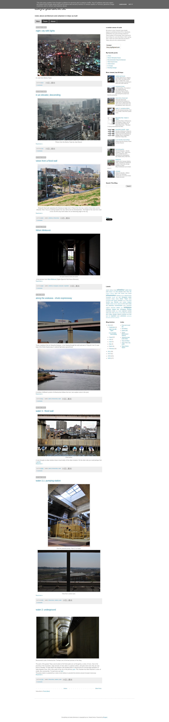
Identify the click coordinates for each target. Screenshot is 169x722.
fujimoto (112, 293)
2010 (109, 353)
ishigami (122, 295)
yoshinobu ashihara (114, 317)
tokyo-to (119, 314)
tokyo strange (113, 314)
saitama (56, 600)
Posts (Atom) (46, 691)
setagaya (127, 307)
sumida (129, 311)
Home (65, 688)
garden (39, 462)
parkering (111, 305)
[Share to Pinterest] (54, 83)
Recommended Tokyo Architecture (116, 60)
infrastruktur (56, 218)
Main (38, 21)
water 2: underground (46, 609)
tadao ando (108, 312)
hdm (119, 293)
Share (107, 217)
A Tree (109, 56)
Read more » (39, 144)
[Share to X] (50, 83)
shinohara (108, 311)
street (120, 311)
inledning (118, 295)
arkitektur (50, 218)
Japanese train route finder (126, 338)
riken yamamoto (127, 305)
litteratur (116, 302)
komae (124, 300)
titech (107, 314)
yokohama (123, 316)
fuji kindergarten (120, 149)
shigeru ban (115, 309)
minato (108, 303)
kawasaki (61, 285)
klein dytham (114, 300)
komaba (120, 300)
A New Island (110, 63)
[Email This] (47, 83)
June (110, 341)
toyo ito (108, 316)
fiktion (128, 291)
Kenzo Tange (124, 298)
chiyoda (120, 291)
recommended (118, 305)
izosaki (113, 297)
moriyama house (120, 86)
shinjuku (129, 309)
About (53, 21)
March (111, 346)
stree (117, 311)
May (110, 344)
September (112, 327)
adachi (49, 398)
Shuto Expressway (112, 61)
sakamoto (113, 307)
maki (120, 302)
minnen (112, 303)
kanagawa (55, 285)
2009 (109, 356)
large (112, 302)
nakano (119, 303)
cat (114, 291)
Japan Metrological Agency (125, 334)
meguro (129, 302)
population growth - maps (122, 129)
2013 (109, 325)
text (127, 312)
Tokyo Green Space (125, 346)
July (110, 339)
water (59, 398)
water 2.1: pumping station (48, 480)
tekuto (124, 312)
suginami (124, 311)
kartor (129, 297)
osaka (129, 303)
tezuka (129, 312)
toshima (124, 314)
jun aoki (118, 297)
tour (130, 314)
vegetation (66, 285)
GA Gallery (124, 328)
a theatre (118, 171)
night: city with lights (45, 31)
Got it (131, 4)
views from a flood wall (46, 161)
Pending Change (112, 67)
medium (124, 302)
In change (110, 65)
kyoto (130, 300)
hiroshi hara (124, 293)
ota (107, 305)
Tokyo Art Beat (125, 341)
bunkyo (111, 291)
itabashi (126, 295)
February (111, 348)
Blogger (105, 717)
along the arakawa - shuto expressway (54, 298)
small (113, 311)
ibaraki (129, 293)
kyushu (108, 302)
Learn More (123, 4)
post (74, 669)
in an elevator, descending (48, 95)
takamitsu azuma (118, 312)
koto (127, 300)
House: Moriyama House (114, 57)
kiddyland (118, 159)
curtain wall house (120, 76)
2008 (109, 358)
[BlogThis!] (48, 83)
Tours (45, 21)
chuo (124, 291)
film (130, 291)
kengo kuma (115, 298)
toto (128, 314)
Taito (113, 312)
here (62, 671)
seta (122, 307)
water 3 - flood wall (44, 411)
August (111, 337)
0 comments (39, 85)
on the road (124, 303)
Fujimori (107, 293)
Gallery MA (125, 330)
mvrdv (115, 303)
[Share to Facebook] (52, 83)
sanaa (118, 307)
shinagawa (123, 309)
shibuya (108, 309)
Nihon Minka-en (43, 230)
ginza (116, 293)
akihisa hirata (113, 290)
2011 (109, 351)
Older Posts (98, 688)
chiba (116, 291)
